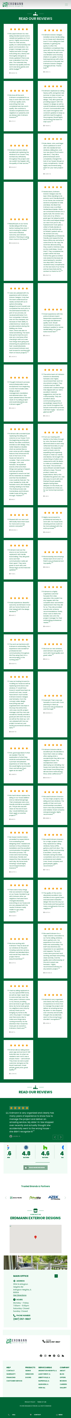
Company (64, 1367)
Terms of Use (41, 1402)
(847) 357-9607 (22, 1319)
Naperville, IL (43, 1381)
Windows (29, 1374)
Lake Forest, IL (44, 1374)
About (62, 1370)
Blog (62, 1374)
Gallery (63, 1387)
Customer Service (14, 1381)
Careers (63, 1384)
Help (8, 1367)
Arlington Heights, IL (47, 1370)
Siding (28, 1370)
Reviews (63, 1381)
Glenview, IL (43, 1384)
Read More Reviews (37, 1168)
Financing (10, 1377)
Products (30, 1367)
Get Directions (19, 1295)
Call (13, 1415)
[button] (28, 1162)
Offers (63, 1377)
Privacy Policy (30, 1402)
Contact (10, 1370)
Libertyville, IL (44, 1377)
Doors (28, 1377)
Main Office (20, 1276)
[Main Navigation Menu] (66, 4)
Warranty (10, 1374)
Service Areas (45, 1367)
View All (41, 1387)
